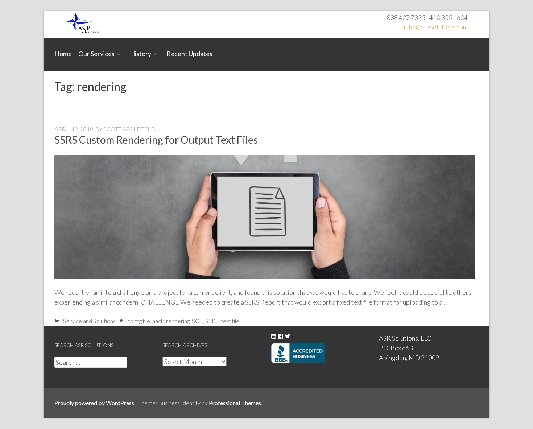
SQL (197, 320)
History (140, 54)
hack (158, 320)
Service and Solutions (89, 320)
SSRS (212, 320)
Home (63, 54)
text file (230, 320)
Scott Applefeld (129, 128)
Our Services (96, 54)
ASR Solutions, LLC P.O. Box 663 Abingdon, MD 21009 (409, 348)
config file (138, 320)
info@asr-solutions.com (436, 27)
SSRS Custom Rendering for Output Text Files (156, 139)
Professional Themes (235, 402)
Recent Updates (189, 54)
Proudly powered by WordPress (94, 402)
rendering (178, 320)
